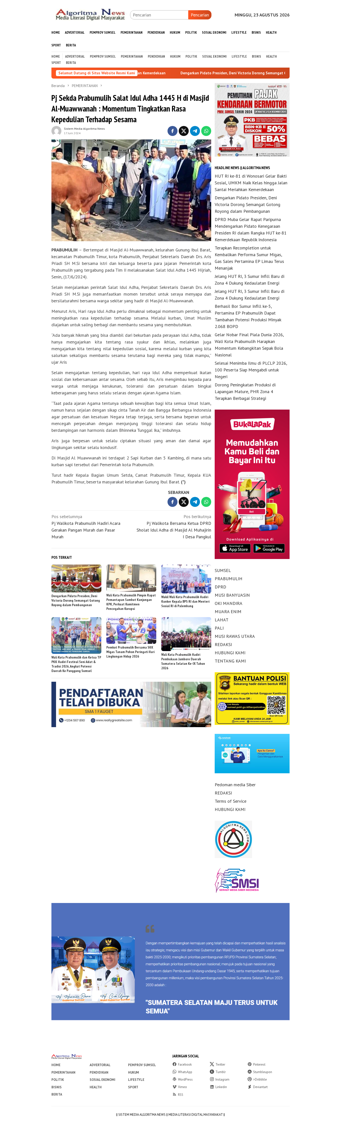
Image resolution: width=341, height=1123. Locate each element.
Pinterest (259, 1064)
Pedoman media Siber (235, 784)
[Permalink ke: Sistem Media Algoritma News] (56, 130)
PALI (219, 628)
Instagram (222, 1079)
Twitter (220, 1064)
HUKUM (133, 1072)
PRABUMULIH (228, 578)
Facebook (185, 1064)
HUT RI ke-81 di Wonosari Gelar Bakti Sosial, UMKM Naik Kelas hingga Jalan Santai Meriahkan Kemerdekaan (251, 182)
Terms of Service (230, 801)
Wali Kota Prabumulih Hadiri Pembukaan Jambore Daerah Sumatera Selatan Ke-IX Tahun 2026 (183, 661)
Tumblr (220, 1072)
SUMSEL (223, 570)
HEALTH (96, 1087)
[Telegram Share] (195, 131)
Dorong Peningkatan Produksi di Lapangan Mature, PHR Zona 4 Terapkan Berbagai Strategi (245, 391)
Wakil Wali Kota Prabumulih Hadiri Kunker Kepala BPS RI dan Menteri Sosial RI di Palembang (185, 601)
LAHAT (221, 620)
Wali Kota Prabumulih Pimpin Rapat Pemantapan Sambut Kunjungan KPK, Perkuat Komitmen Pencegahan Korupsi (131, 602)
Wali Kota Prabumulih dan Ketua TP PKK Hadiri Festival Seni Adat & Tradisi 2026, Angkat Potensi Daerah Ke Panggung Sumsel (76, 664)
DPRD (220, 587)
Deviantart (260, 1087)
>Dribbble (260, 1079)
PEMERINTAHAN (63, 1072)
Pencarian (200, 15)
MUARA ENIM (228, 611)
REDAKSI (223, 644)
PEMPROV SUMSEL (142, 1065)
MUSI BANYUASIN (232, 595)
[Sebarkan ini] (172, 131)
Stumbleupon (262, 1072)
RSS (180, 1095)
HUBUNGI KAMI (230, 653)
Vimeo (182, 1087)
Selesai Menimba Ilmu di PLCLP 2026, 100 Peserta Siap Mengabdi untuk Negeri (251, 369)
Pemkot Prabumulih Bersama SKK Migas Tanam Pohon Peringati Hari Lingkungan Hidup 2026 (130, 652)
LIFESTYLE (136, 1080)
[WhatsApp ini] (206, 131)
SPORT (133, 1087)
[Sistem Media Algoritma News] (90, 14)
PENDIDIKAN (99, 1072)
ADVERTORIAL (100, 1065)
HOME (55, 1065)
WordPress (185, 1079)
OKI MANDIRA (228, 603)
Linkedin (221, 1087)
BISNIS (56, 1087)
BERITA (56, 1094)
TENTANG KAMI (230, 661)
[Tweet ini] (184, 131)
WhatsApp (185, 1072)
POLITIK (57, 1080)
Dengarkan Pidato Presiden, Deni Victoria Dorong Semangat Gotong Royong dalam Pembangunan (214, 73)
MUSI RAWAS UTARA (235, 636)
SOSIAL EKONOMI (102, 1080)
